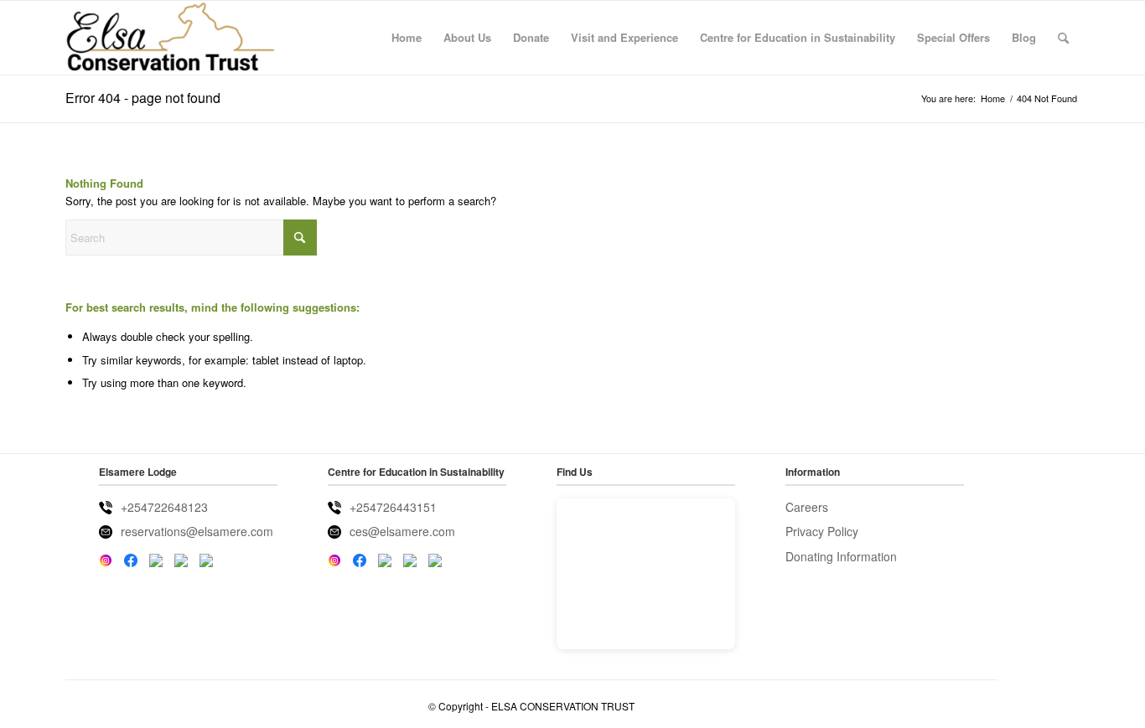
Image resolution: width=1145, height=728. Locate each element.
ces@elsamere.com (402, 531)
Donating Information (841, 556)
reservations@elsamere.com (197, 531)
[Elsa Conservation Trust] (170, 38)
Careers (806, 506)
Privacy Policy (821, 531)
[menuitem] (407, 38)
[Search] (1063, 38)
